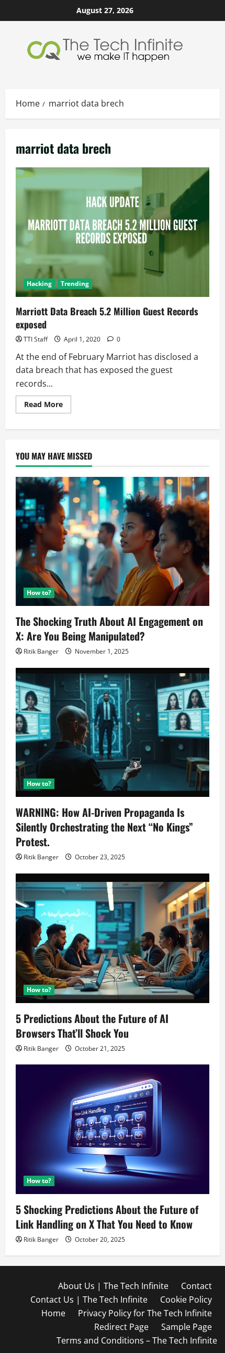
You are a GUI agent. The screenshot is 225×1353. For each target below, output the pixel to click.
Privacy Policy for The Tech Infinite (145, 1313)
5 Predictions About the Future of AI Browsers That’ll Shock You (92, 1025)
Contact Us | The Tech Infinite (89, 1299)
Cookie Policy (186, 1299)
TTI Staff (36, 339)
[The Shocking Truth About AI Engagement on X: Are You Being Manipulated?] (112, 541)
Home (53, 1313)
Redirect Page (121, 1327)
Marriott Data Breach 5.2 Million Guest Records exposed (112, 232)
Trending (75, 283)
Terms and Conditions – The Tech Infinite (137, 1340)
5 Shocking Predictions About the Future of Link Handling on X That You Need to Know (107, 1216)
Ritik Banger (41, 651)
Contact (196, 1286)
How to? (39, 592)
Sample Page (186, 1327)
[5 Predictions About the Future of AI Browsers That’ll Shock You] (112, 938)
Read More (47, 406)
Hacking (39, 283)
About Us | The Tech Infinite (113, 1286)
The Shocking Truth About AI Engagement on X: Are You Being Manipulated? (109, 628)
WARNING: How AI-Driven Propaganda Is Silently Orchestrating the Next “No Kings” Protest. (104, 826)
